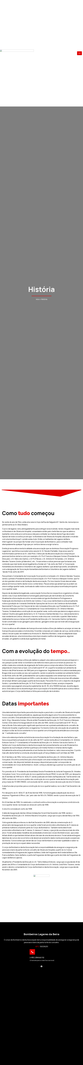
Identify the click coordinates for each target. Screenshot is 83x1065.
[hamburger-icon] (79, 53)
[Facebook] (41, 966)
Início (38, 299)
